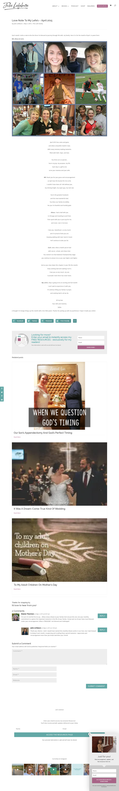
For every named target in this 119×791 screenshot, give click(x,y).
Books (64, 6)
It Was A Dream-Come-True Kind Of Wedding (39, 508)
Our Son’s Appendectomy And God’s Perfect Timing (43, 432)
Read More (17, 437)
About (54, 6)
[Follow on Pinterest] (65, 713)
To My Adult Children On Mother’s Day (35, 584)
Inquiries (91, 6)
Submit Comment (96, 686)
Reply (102, 616)
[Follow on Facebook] (53, 713)
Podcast (74, 6)
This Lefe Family (38, 24)
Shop (83, 6)
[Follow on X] (57, 713)
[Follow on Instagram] (61, 713)
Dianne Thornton (27, 614)
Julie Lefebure (18, 24)
